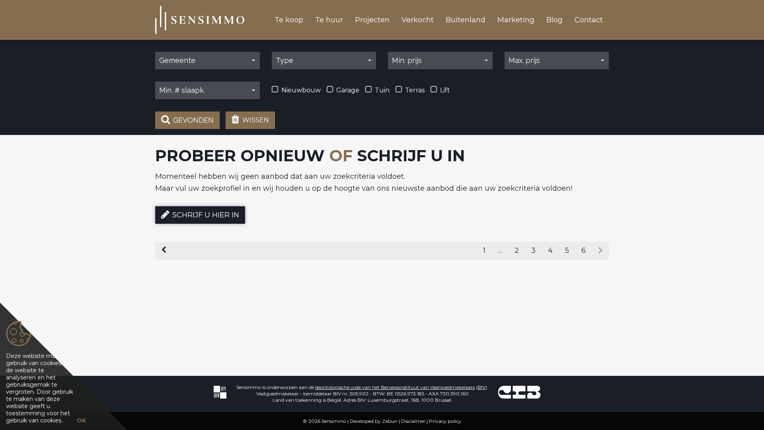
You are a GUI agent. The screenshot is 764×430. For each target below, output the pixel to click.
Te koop (289, 20)
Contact (589, 20)
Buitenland (465, 20)
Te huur (329, 20)
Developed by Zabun (374, 421)
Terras (415, 90)
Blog (554, 20)
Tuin (382, 90)
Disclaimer (413, 421)
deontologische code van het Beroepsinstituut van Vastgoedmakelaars (395, 387)
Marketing (515, 20)
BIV (481, 387)
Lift (445, 90)
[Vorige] (164, 251)
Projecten (372, 20)
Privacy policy (445, 421)
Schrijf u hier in (205, 215)
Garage (347, 90)
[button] (207, 60)
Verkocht (417, 20)
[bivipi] (220, 392)
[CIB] (519, 392)
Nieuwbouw (301, 90)
